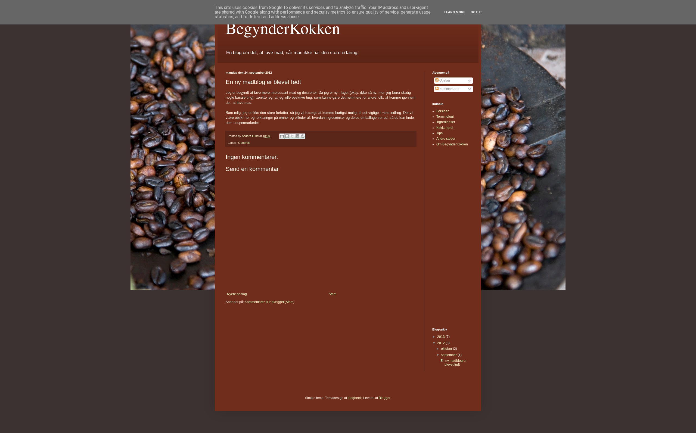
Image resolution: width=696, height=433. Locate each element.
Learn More (454, 12)
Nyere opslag (237, 294)
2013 (441, 337)
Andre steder (445, 139)
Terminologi (445, 117)
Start (332, 294)
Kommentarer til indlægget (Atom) (269, 302)
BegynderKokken (283, 28)
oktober (447, 349)
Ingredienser (445, 122)
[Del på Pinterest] (302, 136)
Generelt (244, 142)
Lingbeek (355, 398)
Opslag (444, 80)
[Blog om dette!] (287, 136)
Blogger (384, 398)
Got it (476, 12)
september (449, 355)
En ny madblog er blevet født (453, 362)
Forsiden (442, 111)
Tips (439, 133)
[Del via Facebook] (297, 136)
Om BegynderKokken (452, 144)
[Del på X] (292, 136)
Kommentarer (449, 89)
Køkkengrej (444, 128)
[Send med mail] (282, 136)
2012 (441, 343)
